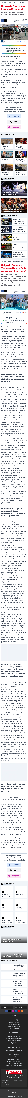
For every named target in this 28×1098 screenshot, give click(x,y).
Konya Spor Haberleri (14, 1041)
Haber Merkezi (8, 312)
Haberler (3, 2)
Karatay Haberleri (14, 1057)
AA (8, 42)
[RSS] (22, 1011)
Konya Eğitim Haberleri (14, 1043)
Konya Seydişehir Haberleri (14, 1063)
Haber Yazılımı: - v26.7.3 (14, 1095)
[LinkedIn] (16, 1011)
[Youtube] (19, 1011)
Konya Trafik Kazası (14, 1026)
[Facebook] (6, 1011)
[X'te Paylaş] (5, 20)
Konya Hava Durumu (14, 1024)
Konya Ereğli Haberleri (14, 1061)
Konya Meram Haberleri (14, 1059)
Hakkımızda (5, 1080)
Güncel (10, 261)
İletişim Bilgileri (18, 1080)
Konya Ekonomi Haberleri (14, 1038)
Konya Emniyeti (14, 1022)
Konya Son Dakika (14, 1029)
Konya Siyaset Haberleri (14, 1036)
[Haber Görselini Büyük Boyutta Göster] (14, 32)
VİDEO (5, 1007)
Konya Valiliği (14, 1020)
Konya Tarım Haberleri (14, 1045)
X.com (15, 122)
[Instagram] (13, 1011)
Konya (9, 2)
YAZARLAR (20, 1007)
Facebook (15, 116)
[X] (9, 1011)
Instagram (15, 127)
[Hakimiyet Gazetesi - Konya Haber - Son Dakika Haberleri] (14, 1072)
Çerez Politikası (6, 1085)
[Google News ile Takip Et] (23, 42)
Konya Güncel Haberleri (14, 1047)
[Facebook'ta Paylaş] (2, 20)
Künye (4, 1082)
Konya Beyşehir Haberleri (14, 1066)
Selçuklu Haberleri (14, 1055)
